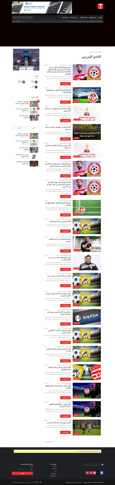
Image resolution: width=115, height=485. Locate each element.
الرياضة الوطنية (92, 17)
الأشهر (33, 128)
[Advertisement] (57, 35)
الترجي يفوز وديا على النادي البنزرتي (59, 422)
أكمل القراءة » (65, 83)
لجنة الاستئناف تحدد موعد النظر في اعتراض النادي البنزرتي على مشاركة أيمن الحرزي (59, 184)
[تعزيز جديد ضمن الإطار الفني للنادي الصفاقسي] (34, 157)
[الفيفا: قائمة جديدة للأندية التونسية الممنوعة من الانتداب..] (34, 104)
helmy (68, 65)
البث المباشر (65, 17)
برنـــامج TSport (74, 17)
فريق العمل (53, 473)
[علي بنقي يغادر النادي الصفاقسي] (34, 118)
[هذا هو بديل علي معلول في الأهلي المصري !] (34, 164)
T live (79, 482)
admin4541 (67, 219)
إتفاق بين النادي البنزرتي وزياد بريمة (59, 276)
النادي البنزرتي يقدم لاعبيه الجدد (60, 221)
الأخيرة (19, 128)
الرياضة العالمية (83, 17)
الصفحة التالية (49, 441)
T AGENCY (67, 482)
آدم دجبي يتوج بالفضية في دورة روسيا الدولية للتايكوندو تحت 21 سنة (80, 21)
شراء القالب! (53, 475)
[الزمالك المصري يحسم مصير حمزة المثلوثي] (34, 111)
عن (55, 471)
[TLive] (100, 6)
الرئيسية (100, 17)
